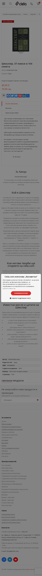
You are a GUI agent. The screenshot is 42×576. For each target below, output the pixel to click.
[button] (21, 298)
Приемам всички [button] (21, 293)
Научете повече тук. (9, 288)
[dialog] (21, 288)
